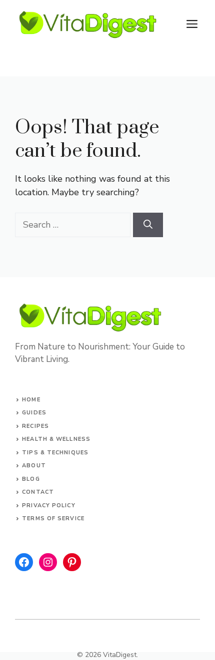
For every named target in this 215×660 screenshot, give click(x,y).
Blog (31, 479)
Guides (34, 412)
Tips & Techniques (55, 452)
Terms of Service (53, 518)
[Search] (148, 225)
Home (31, 399)
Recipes (35, 426)
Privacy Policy (48, 505)
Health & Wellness (56, 439)
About (34, 465)
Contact (38, 492)
